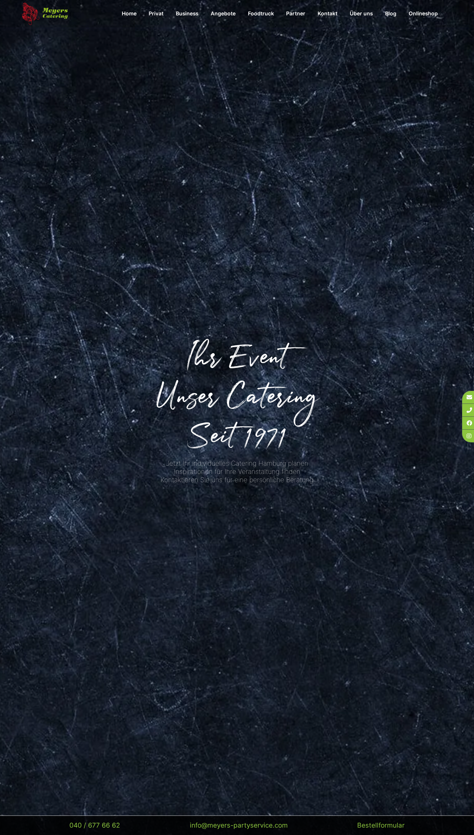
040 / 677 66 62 (94, 825)
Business (187, 13)
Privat (156, 13)
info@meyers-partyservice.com (239, 825)
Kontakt (327, 13)
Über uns (361, 13)
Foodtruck (261, 13)
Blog (390, 13)
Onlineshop (423, 13)
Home (129, 13)
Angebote (223, 13)
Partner (295, 13)
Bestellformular (381, 825)
